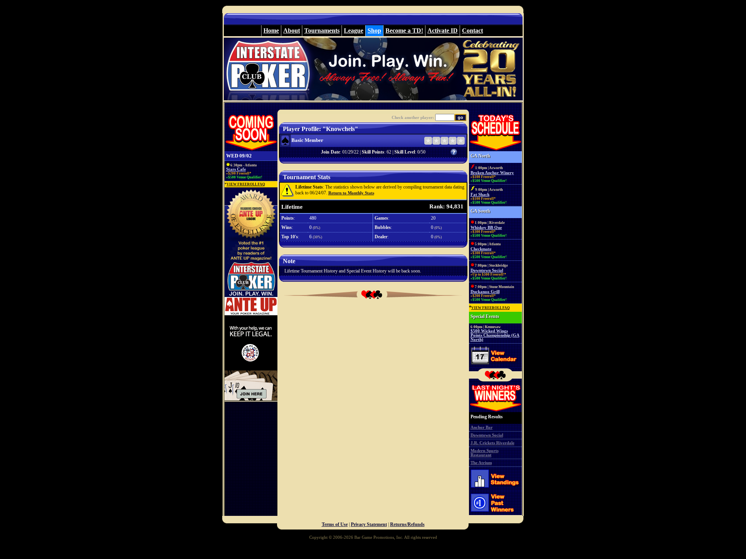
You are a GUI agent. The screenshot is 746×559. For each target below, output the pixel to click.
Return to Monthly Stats (351, 193)
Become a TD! (404, 30)
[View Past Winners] (495, 514)
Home (271, 30)
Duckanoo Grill (485, 292)
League (353, 30)
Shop (374, 30)
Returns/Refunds (407, 524)
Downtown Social (487, 270)
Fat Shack (480, 194)
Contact (472, 30)
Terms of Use (335, 524)
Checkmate (481, 249)
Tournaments (322, 30)
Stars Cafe (236, 169)
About (291, 30)
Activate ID (442, 30)
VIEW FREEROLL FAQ (246, 184)
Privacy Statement (369, 524)
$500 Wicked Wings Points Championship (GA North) (495, 335)
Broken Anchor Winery (492, 173)
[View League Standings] (495, 489)
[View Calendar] (495, 366)
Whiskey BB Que (486, 227)
